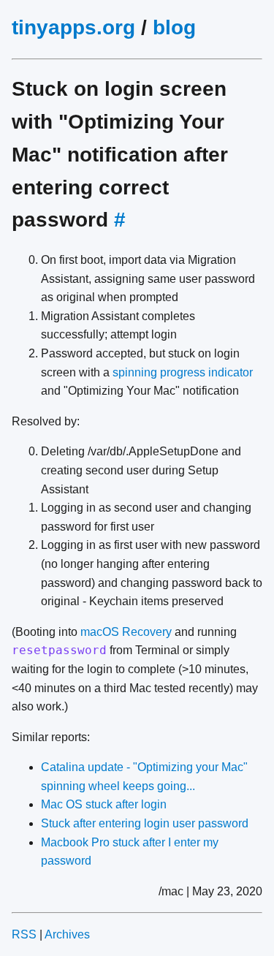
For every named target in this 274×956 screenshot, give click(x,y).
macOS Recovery (126, 632)
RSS (24, 934)
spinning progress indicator (183, 372)
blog (174, 27)
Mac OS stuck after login (104, 804)
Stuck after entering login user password (144, 823)
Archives (67, 934)
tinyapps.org (73, 27)
